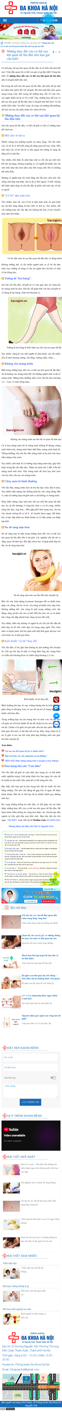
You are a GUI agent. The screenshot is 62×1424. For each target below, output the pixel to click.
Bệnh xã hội (7, 1038)
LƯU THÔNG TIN (30, 1102)
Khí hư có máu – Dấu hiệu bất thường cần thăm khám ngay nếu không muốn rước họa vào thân (39, 1168)
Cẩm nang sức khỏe (11, 1041)
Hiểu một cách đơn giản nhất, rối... (33, 1293)
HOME (7, 43)
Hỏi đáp (5, 1044)
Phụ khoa (6, 1035)
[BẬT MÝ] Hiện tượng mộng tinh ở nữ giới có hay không (31, 761)
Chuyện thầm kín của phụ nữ (26, 43)
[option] (31, 32)
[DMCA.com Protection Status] (7, 1409)
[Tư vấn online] (31, 896)
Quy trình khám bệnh (24, 1115)
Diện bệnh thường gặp (12, 1032)
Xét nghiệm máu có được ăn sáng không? (38, 1182)
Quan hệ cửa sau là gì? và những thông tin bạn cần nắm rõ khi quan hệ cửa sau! (41, 938)
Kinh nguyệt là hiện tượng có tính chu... (33, 1316)
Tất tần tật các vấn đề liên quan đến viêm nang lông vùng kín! (38, 1203)
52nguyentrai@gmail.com (24, 1369)
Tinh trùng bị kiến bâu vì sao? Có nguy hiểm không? (40, 1221)
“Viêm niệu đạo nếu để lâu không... (32, 1270)
